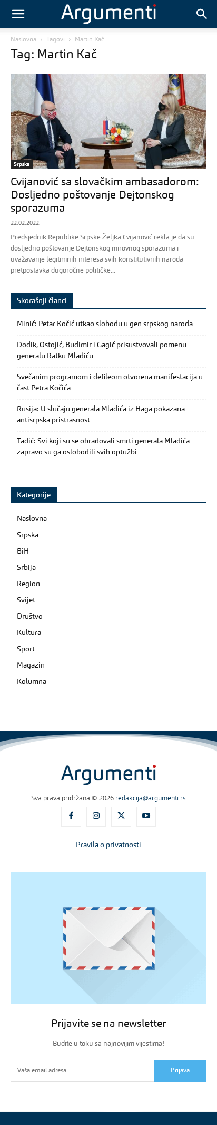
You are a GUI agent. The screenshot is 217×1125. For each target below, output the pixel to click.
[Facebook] (71, 817)
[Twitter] (121, 817)
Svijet (26, 600)
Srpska (21, 164)
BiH (23, 551)
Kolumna (31, 681)
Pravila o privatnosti (108, 845)
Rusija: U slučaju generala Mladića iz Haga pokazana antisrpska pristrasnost (101, 414)
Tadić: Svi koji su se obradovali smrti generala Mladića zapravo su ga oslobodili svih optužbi (103, 447)
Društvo (30, 616)
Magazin (31, 665)
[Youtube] (146, 817)
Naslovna (23, 40)
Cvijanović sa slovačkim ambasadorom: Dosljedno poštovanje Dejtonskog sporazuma (105, 195)
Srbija (26, 567)
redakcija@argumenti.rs (150, 798)
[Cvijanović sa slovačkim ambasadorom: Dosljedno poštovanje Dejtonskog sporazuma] (108, 121)
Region (28, 584)
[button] (18, 14)
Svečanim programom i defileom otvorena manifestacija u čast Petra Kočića (110, 382)
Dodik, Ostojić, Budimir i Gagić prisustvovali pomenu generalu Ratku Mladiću (101, 350)
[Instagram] (96, 817)
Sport (26, 649)
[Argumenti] (108, 775)
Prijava (180, 1071)
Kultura (29, 633)
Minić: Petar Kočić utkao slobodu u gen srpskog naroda (105, 324)
